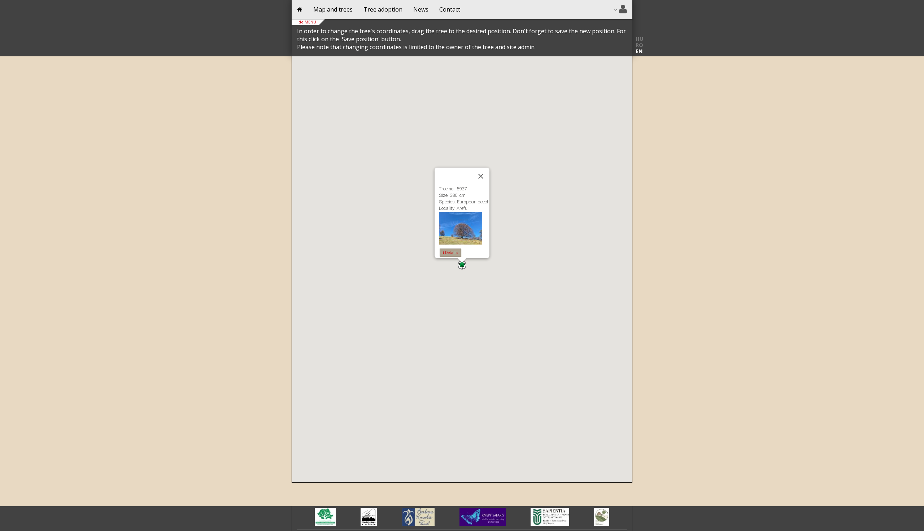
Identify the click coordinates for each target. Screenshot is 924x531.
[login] (620, 9)
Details (451, 252)
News (420, 9)
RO (639, 45)
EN (639, 51)
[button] (462, 264)
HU (639, 38)
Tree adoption (382, 9)
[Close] (480, 176)
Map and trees (333, 9)
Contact (449, 9)
